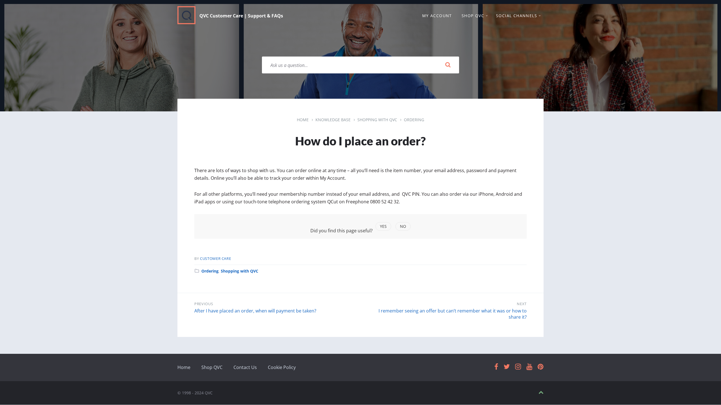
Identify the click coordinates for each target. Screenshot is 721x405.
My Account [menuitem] (437, 15)
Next (522, 303)
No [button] (403, 226)
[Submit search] (448, 65)
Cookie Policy (282, 367)
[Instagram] (518, 367)
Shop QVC (211, 367)
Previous (203, 303)
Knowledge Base (333, 119)
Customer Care (215, 258)
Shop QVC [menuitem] (473, 15)
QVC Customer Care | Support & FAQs (241, 16)
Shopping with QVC (377, 119)
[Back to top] (541, 392)
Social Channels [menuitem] (516, 15)
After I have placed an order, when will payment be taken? (255, 311)
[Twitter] (507, 367)
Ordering (414, 119)
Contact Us (245, 367)
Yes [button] (383, 226)
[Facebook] (496, 367)
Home (303, 119)
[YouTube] (529, 367)
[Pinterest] (541, 367)
